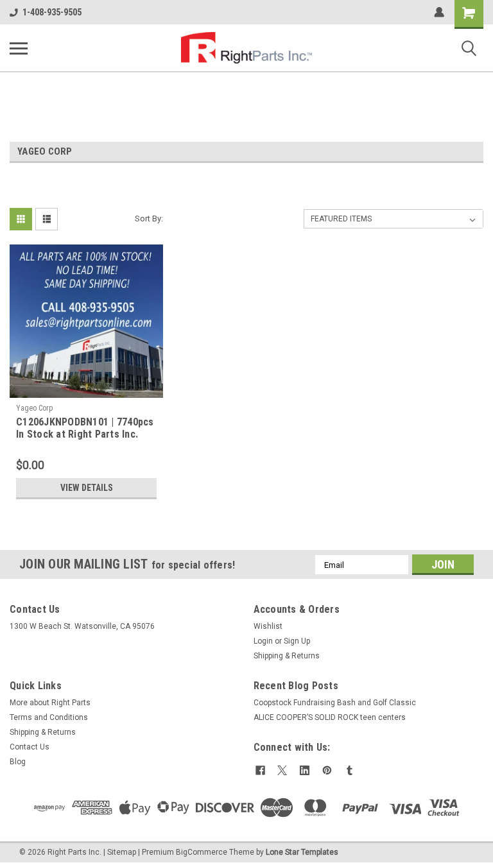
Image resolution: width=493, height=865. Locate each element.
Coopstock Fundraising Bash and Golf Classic (335, 702)
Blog (18, 761)
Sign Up (297, 641)
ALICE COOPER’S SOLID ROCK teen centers (330, 717)
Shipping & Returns (287, 655)
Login (263, 641)
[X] (282, 770)
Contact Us (29, 746)
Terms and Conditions (49, 717)
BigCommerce (201, 852)
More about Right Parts (50, 702)
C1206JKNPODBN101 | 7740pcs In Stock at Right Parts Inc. (85, 428)
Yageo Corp (34, 408)
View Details (86, 488)
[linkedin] (304, 770)
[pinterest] (327, 770)
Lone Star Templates (302, 852)
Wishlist (268, 626)
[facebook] (260, 770)
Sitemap (121, 852)
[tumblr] (349, 770)
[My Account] (439, 12)
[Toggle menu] (19, 48)
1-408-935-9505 (52, 12)
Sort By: (149, 218)
